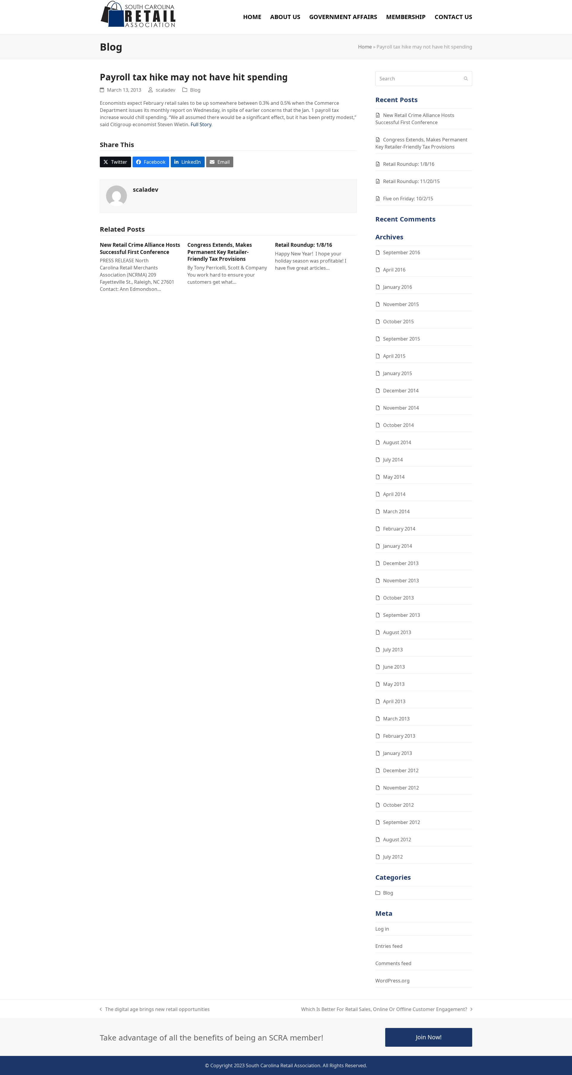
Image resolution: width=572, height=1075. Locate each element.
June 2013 (394, 667)
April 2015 (394, 356)
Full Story (201, 124)
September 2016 (401, 252)
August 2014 (397, 442)
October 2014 (398, 425)
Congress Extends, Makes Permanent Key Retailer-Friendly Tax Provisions (219, 251)
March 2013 (396, 718)
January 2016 (397, 287)
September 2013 (401, 615)
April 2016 (394, 269)
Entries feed (388, 946)
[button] (115, 162)
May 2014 (394, 477)
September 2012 (401, 822)
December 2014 (401, 390)
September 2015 (401, 339)
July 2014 (393, 459)
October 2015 (398, 321)
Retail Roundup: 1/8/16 (303, 244)
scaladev (165, 89)
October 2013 (398, 598)
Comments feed (393, 963)
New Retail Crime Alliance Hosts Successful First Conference (140, 248)
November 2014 (401, 408)
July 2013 (393, 649)
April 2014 (394, 494)
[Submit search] (466, 79)
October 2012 (398, 805)
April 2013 (394, 701)
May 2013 (394, 684)
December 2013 (401, 563)
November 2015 (401, 304)
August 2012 (397, 839)
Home (365, 46)
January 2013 (397, 753)
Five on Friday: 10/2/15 (408, 198)
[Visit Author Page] (116, 195)
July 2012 (393, 857)
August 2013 (397, 632)
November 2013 (401, 580)
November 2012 (401, 787)
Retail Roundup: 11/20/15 (411, 181)
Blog (195, 89)
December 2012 (401, 770)
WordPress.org (392, 980)
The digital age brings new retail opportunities (155, 1009)
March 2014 (396, 511)
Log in (382, 929)
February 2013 (399, 736)
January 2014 (397, 546)
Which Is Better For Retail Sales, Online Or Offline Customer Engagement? (384, 1009)
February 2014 (399, 528)
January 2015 (397, 373)
